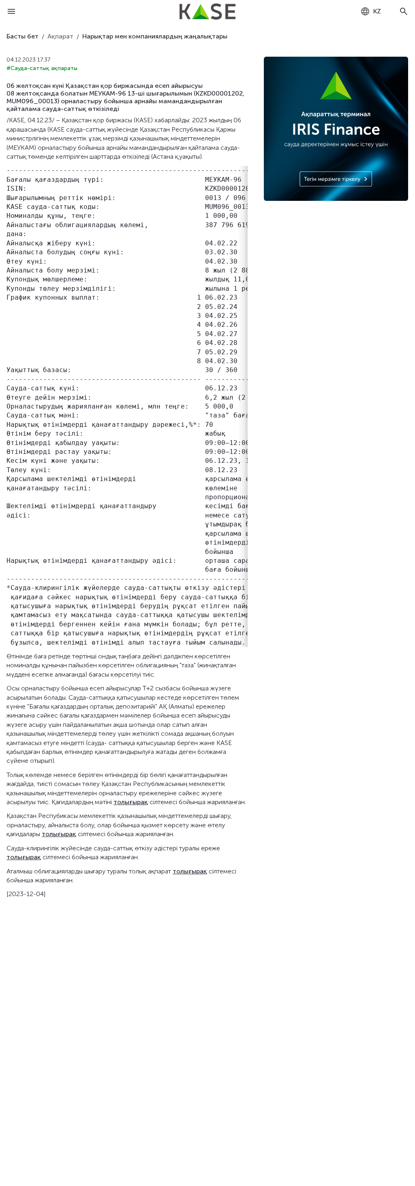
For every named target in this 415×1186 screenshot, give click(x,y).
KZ (377, 11)
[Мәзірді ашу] (11, 11)
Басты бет (22, 36)
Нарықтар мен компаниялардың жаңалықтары (154, 36)
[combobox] (370, 11)
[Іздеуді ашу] (404, 11)
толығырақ (130, 802)
